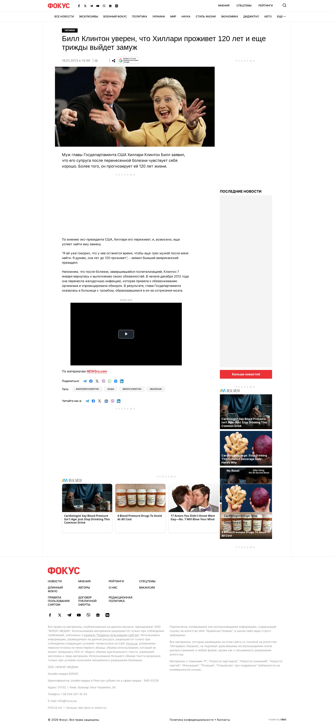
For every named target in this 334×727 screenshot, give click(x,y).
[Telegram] (91, 6)
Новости (55, 581)
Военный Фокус (115, 16)
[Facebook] (79, 6)
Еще (280, 16)
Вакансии (147, 587)
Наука (185, 16)
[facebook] (50, 615)
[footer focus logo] (64, 570)
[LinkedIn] (116, 6)
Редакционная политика (120, 599)
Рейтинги (266, 5)
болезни (156, 389)
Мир (173, 16)
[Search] (284, 5)
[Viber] (104, 6)
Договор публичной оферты (87, 601)
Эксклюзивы (88, 16)
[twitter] (59, 615)
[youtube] (79, 615)
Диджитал (251, 16)
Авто (268, 16)
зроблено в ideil (278, 719)
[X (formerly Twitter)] (85, 6)
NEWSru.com (97, 371)
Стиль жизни (206, 16)
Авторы (84, 587)
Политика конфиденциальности (192, 719)
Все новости (64, 16)
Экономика (229, 16)
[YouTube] (98, 6)
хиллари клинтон (88, 389)
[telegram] (69, 615)
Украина (158, 16)
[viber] (88, 615)
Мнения (223, 5)
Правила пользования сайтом (59, 601)
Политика (139, 16)
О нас (113, 587)
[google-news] (98, 615)
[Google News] (110, 6)
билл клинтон (132, 389)
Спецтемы (244, 5)
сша (111, 389)
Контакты (223, 719)
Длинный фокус (55, 589)
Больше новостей (246, 374)
